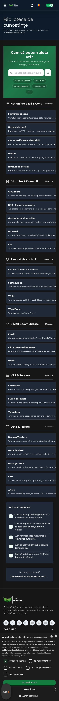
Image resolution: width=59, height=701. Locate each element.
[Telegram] (52, 622)
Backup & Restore (22, 81)
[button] (29, 696)
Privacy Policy (19, 656)
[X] (12, 622)
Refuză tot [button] (29, 689)
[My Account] (33, 5)
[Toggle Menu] (4, 5)
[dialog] (29, 667)
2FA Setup (39, 81)
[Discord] (45, 622)
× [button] (56, 636)
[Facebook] (6, 622)
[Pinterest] (39, 622)
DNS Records (39, 86)
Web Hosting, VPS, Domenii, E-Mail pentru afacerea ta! (26, 30)
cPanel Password (21, 86)
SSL (29, 92)
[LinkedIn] (19, 622)
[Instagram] (25, 622)
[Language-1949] (40, 5)
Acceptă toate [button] (29, 682)
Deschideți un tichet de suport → (29, 576)
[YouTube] (32, 622)
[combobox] (51, 636)
